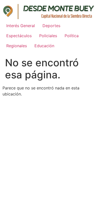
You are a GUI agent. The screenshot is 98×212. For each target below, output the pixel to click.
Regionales (16, 45)
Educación (44, 45)
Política (72, 35)
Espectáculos (19, 35)
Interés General (20, 25)
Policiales (48, 35)
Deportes (51, 25)
